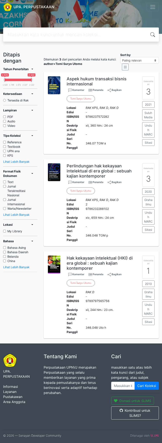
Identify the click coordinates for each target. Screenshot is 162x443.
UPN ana (13, 151)
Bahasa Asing (16, 247)
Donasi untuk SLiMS (135, 401)
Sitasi (148, 142)
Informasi (10, 386)
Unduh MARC (148, 130)
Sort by (125, 55)
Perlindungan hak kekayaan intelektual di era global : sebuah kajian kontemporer (99, 171)
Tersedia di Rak (18, 100)
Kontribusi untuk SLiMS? (137, 413)
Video (11, 125)
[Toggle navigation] (153, 7)
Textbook (13, 146)
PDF (10, 117)
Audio (11, 121)
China (11, 261)
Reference (14, 142)
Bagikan (116, 90)
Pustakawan (12, 397)
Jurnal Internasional (16, 202)
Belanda (13, 256)
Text (10, 182)
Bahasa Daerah (17, 252)
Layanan (9, 392)
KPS (10, 155)
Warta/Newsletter (19, 208)
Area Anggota (14, 402)
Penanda (98, 90)
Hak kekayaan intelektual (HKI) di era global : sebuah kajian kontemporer (100, 263)
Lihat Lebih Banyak (16, 161)
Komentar (78, 90)
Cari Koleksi (146, 386)
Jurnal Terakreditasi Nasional (16, 191)
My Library (14, 231)
